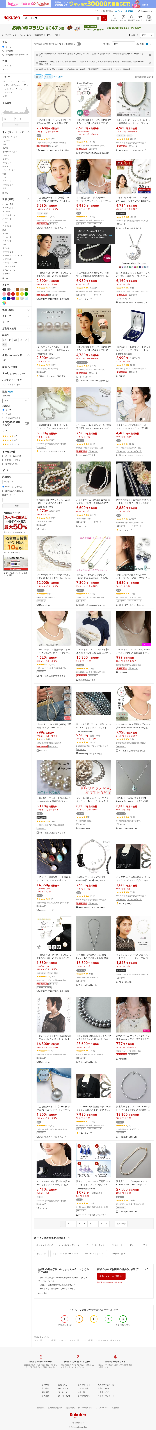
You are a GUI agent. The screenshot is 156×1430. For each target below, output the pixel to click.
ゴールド (6, 155)
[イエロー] (22, 294)
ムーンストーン (8, 215)
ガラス (5, 177)
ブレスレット (117, 1245)
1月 (4, 340)
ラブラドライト (8, 252)
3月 (15, 340)
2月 (10, 340)
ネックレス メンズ (44, 1245)
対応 (4, 360)
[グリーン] (26, 294)
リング (132, 1245)
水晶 (4, 230)
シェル (5, 222)
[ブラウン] (17, 289)
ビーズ (5, 244)
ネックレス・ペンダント (109, 1340)
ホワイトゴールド (9, 137)
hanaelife (123, 673)
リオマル (43, 1208)
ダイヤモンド (7, 208)
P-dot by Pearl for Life (128, 829)
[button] (145, 12)
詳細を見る (128, 69)
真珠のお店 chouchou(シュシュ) (92, 605)
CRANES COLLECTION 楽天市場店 (54, 150)
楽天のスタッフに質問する (111, 1276)
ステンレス (7, 163)
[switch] (27, 423)
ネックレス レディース (69, 1245)
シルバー (6, 141)
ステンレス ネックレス (94, 1253)
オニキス (6, 248)
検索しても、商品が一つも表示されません (57, 1289)
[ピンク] (4, 294)
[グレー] (9, 289)
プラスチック (7, 185)
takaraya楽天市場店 (87, 455)
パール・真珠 (7, 204)
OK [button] (110, 235)
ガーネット (7, 237)
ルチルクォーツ (8, 270)
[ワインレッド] (9, 294)
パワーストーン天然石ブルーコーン (93, 1215)
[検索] (104, 18)
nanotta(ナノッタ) (46, 910)
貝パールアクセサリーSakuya (131, 455)
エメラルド (7, 259)
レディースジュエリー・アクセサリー (78, 1340)
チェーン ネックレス (95, 1245)
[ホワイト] (13, 289)
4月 (20, 340)
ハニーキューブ (85, 299)
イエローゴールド (9, 152)
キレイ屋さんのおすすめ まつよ (132, 228)
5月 (26, 340)
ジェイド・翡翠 (8, 266)
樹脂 (4, 174)
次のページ (121, 1224)
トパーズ (6, 233)
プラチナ (6, 159)
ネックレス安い (118, 1253)
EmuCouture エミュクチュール (92, 908)
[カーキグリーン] (26, 289)
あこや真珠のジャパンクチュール (53, 228)
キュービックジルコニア (12, 255)
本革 (4, 188)
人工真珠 (6, 211)
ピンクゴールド (8, 170)
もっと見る (42, 1293)
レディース (7, 66)
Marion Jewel (44, 605)
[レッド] (13, 294)
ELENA (122, 376)
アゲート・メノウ (9, 263)
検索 (17, 125)
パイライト (7, 219)
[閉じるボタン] (150, 55)
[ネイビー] (9, 298)
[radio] (3, 47)
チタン (5, 166)
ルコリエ (43, 529)
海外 (11, 392)
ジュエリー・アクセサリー (46, 1340)
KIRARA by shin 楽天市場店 (90, 754)
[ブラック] (4, 289)
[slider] (2, 114)
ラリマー (6, 274)
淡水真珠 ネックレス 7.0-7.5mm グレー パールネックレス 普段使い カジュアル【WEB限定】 (133, 1109)
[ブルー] (4, 298)
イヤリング (41, 1253)
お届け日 (6, 406)
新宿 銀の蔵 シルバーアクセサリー (133, 303)
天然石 (5, 148)
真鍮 (4, 144)
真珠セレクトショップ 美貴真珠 (52, 376)
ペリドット (7, 241)
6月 (4, 344)
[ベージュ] (22, 289)
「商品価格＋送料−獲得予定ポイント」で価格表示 (54, 44)
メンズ (5, 70)
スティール (7, 181)
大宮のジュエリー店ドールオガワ (53, 451)
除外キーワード (8, 495)
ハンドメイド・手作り (11, 385)
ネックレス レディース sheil (65, 1253)
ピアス (144, 1245)
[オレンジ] (17, 294)
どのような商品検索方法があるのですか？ (57, 1285)
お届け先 (6, 396)
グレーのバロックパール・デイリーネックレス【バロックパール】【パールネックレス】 (93, 801)
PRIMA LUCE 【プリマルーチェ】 (133, 150)
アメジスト (7, 226)
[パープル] (13, 298)
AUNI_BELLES (125, 982)
